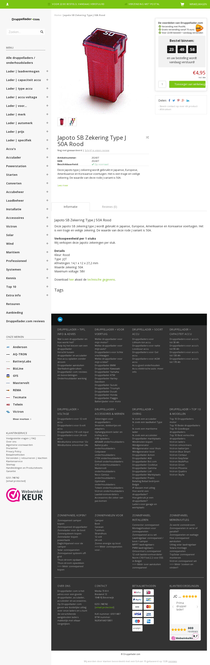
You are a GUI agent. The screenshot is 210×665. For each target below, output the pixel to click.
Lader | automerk (19, 123)
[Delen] (169, 100)
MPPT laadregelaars (143, 544)
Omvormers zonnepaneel (146, 551)
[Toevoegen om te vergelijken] (147, 137)
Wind (10, 244)
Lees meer (62, 185)
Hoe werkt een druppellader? (140, 492)
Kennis (11, 278)
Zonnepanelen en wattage (184, 534)
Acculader (13, 157)
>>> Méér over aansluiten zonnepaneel (146, 566)
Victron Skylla (177, 474)
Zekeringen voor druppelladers (104, 420)
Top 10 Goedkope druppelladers (179, 430)
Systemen (13, 269)
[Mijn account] (7, 3)
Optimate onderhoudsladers (105, 483)
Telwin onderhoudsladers (109, 487)
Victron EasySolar (179, 458)
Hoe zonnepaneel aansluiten (179, 539)
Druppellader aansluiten (70, 365)
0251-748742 (12, 477)
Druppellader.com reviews (25, 321)
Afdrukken (165, 109)
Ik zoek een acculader (144, 418)
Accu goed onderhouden (146, 365)
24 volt (98, 540)
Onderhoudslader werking (72, 378)
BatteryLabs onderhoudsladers (105, 446)
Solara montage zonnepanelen (178, 549)
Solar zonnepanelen (68, 549)
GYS (15, 376)
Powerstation (16, 166)
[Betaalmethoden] (137, 592)
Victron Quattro (178, 471)
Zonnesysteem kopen (69, 533)
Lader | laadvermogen (22, 71)
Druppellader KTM (105, 375)
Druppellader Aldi (142, 458)
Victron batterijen (179, 448)
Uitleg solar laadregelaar (183, 544)
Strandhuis (100, 533)
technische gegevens (101, 279)
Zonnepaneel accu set (144, 534)
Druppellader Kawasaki (107, 368)
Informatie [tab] (71, 207)
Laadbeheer (15, 200)
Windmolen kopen (142, 441)
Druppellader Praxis (143, 477)
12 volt (98, 536)
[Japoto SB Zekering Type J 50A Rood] (105, 69)
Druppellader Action (143, 454)
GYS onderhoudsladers (107, 464)
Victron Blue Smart (180, 451)
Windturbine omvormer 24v (72, 445)
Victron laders (177, 441)
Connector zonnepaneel (145, 524)
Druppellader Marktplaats (146, 474)
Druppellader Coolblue (145, 464)
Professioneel (16, 261)
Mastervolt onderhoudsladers (105, 469)
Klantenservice (14, 461)
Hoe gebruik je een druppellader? (142, 499)
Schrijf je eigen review (97, 150)
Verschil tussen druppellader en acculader (72, 354)
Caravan (99, 526)
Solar (10, 235)
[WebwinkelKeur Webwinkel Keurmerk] (32, 495)
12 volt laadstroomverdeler (147, 554)
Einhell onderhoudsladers (109, 461)
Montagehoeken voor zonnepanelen (144, 530)
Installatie (13, 209)
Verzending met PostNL (144, 4)
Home (57, 15)
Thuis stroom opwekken (70, 562)
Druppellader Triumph (107, 388)
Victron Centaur (178, 454)
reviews (172, 661)
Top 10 (11, 287)
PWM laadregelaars (142, 547)
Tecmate (19, 397)
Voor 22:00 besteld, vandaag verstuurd (78, 4)
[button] (47, 72)
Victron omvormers (180, 445)
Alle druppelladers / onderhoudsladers (20, 60)
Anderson (20, 347)
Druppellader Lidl (142, 471)
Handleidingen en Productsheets (24, 467)
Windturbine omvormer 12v (72, 441)
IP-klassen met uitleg (143, 487)
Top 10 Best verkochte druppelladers (182, 437)
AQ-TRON (20, 354)
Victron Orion (177, 464)
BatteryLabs (22, 361)
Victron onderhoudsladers (109, 490)
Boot (97, 523)
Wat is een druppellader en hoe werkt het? (72, 340)
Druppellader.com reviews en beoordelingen (72, 373)
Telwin (18, 404)
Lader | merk (16, 114)
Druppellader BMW (105, 365)
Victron (11, 226)
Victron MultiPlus (179, 461)
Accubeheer (15, 192)
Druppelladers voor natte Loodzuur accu (146, 347)
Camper (99, 520)
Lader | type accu (19, 88)
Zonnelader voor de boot (71, 530)
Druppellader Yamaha (107, 371)
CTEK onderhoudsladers (108, 458)
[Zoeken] (41, 29)
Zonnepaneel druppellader (72, 526)
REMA (17, 390)
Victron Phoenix (178, 468)
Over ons (11, 441)
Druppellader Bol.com (144, 461)
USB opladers (102, 438)
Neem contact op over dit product (178, 106)
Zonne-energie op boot (108, 543)
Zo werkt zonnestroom (182, 524)
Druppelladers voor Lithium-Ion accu (143, 340)
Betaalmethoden (15, 454)
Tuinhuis (99, 530)
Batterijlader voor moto (108, 401)
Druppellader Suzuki (106, 384)
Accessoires (15, 218)
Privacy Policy (13, 451)
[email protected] (104, 607)
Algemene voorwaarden (19, 444)
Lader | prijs (15, 132)
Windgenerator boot (143, 451)
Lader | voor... (16, 106)
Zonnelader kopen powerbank (67, 538)
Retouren (13, 304)
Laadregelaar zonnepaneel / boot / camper (147, 539)
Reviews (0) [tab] (109, 207)
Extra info (13, 295)
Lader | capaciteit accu (23, 80)
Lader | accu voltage (21, 97)
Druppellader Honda (106, 394)
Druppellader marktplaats (146, 438)
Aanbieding (14, 312)
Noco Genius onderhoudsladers (105, 476)
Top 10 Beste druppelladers (185, 425)
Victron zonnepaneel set (183, 560)
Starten (11, 175)
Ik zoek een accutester (144, 435)
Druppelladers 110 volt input (73, 431)
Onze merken (15, 337)
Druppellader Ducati (106, 391)
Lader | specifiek (18, 140)
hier (71, 279)
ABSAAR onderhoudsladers (109, 441)
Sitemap (10, 464)
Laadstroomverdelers (107, 494)
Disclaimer (12, 448)
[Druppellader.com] (25, 19)
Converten (14, 183)
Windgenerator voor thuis (146, 448)
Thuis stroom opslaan (69, 559)
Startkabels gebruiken (69, 368)
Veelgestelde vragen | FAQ (21, 438)
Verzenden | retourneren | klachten (26, 457)
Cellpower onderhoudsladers (105, 453)
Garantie (11, 471)
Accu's (11, 149)
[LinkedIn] (60, 319)
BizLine (18, 368)
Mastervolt (21, 383)
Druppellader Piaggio (106, 398)
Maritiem (13, 252)
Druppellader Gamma (144, 468)
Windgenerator (140, 445)
